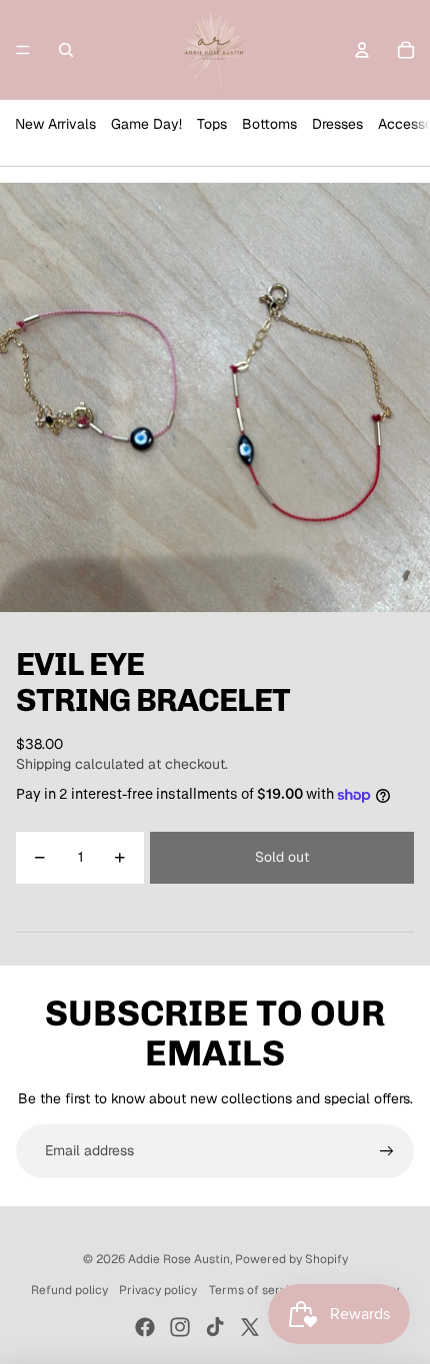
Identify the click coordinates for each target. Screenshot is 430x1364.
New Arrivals (55, 124)
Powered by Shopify (291, 1259)
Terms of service (256, 1290)
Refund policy (69, 1290)
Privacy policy (158, 1290)
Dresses (337, 124)
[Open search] (66, 50)
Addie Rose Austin (179, 1259)
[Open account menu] (362, 50)
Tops (212, 124)
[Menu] (23, 50)
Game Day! (146, 124)
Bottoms (269, 124)
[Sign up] (387, 1151)
